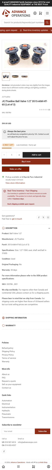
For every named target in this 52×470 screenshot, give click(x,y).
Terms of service (9, 358)
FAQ (3, 378)
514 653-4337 (10, 445)
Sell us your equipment (11, 384)
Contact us (42, 134)
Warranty (5, 361)
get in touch (17, 219)
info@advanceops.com (27, 442)
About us (5, 374)
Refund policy (7, 348)
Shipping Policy (8, 351)
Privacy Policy (8, 355)
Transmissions (8, 417)
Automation (7, 400)
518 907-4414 (10, 442)
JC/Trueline (6, 97)
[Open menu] (47, 13)
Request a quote (9, 381)
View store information (15, 183)
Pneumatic (6, 414)
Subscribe (42, 431)
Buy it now (26, 161)
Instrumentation (8, 407)
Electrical (6, 404)
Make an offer (16, 170)
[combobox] (26, 22)
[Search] (47, 22)
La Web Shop (42, 462)
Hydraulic (6, 411)
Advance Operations (18, 462)
